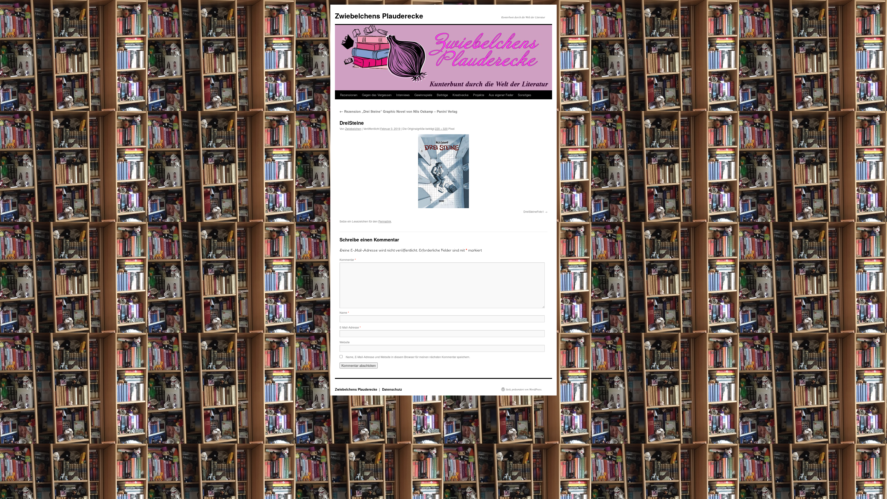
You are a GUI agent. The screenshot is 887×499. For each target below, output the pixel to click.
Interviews (403, 95)
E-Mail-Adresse (350, 327)
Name (344, 312)
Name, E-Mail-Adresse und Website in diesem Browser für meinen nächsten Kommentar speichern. (408, 357)
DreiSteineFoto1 (533, 211)
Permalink (384, 221)
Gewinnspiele (423, 95)
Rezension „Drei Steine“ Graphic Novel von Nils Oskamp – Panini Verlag (398, 111)
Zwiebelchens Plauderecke (379, 16)
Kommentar (348, 260)
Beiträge (442, 95)
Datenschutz (392, 389)
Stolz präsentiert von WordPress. (524, 389)
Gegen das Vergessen (377, 95)
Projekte (478, 95)
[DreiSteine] (443, 171)
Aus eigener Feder (501, 95)
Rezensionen (348, 95)
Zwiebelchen (353, 129)
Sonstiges (524, 95)
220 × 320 (441, 129)
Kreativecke (460, 95)
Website (345, 342)
